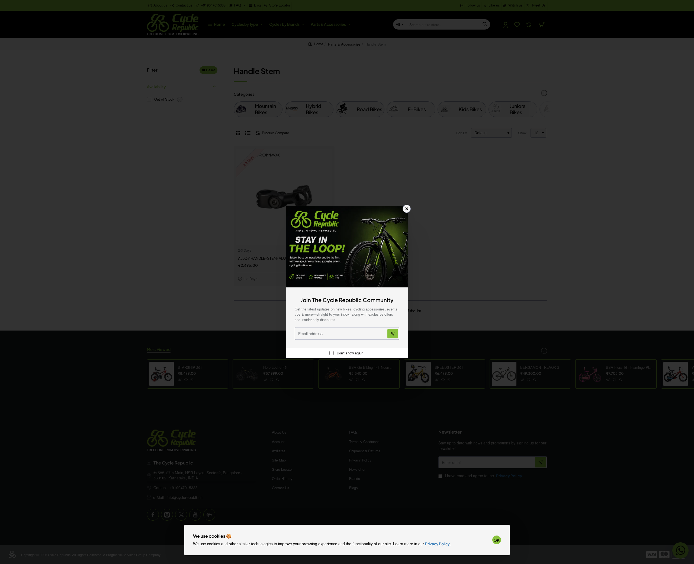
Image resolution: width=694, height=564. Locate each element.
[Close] (407, 209)
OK (497, 540)
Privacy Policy (437, 543)
